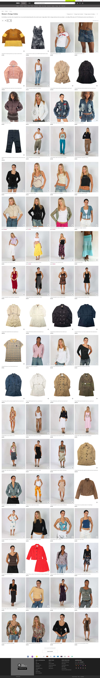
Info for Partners (64, 668)
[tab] (18, 6)
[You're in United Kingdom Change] (82, 1)
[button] (76, 665)
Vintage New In (70, 14)
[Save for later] (24, 51)
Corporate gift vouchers (65, 665)
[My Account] (77, 3)
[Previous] (65, 14)
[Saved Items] (80, 3)
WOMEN (23, 3)
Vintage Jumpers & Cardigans (89, 14)
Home (2, 11)
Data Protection (38, 671)
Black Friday (63, 666)
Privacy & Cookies (74, 676)
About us (50, 661)
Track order (37, 663)
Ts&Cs (79, 676)
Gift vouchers (64, 663)
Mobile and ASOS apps (65, 661)
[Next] (97, 14)
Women (6, 11)
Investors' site (51, 666)
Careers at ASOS (51, 663)
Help (36, 661)
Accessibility (82, 676)
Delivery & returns (38, 665)
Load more (50, 651)
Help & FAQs (78, 0)
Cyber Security (51, 668)
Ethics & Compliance (39, 672)
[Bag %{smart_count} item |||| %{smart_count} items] (82, 3)
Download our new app (70, 0)
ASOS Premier (38, 666)
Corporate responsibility (52, 665)
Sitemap (37, 669)
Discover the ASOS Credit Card (66, 669)
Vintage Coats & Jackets (78, 14)
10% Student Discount (39, 668)
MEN (30, 3)
